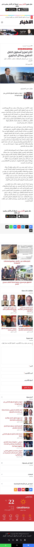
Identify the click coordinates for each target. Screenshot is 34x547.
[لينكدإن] (23, 226)
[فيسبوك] (31, 226)
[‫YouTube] (23, 489)
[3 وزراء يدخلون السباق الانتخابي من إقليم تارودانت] (28, 95)
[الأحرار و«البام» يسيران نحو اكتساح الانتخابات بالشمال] (25, 321)
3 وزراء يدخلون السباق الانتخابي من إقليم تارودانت (17, 17)
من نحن (24, 535)
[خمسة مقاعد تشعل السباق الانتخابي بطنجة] (8, 321)
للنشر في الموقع (18, 535)
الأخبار (6, 533)
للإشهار (4, 535)
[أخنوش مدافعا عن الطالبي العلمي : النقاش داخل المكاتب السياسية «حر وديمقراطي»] (28, 453)
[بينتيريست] (19, 226)
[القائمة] (2, 23)
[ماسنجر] (15, 226)
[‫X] (27, 226)
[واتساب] (11, 226)
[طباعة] (31, 230)
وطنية (20, 49)
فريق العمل (10, 535)
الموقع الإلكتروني (28, 380)
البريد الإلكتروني (28, 373)
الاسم (31, 366)
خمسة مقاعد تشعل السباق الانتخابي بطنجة (8, 329)
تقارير (24, 49)
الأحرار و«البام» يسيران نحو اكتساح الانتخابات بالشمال (25, 329)
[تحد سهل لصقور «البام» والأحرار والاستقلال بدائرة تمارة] (8, 300)
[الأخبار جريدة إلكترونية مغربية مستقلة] (26, 22)
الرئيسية (29, 45)
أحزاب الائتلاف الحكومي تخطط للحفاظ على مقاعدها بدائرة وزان (25, 309)
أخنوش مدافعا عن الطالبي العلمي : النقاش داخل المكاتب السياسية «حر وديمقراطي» (12, 453)
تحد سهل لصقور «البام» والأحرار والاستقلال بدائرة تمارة (9, 309)
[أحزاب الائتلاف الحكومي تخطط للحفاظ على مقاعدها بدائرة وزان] (25, 300)
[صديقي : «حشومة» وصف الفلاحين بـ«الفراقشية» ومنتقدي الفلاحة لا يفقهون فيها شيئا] (28, 444)
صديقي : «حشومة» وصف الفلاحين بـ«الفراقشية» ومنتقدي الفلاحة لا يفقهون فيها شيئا (13, 444)
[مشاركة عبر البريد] (7, 226)
